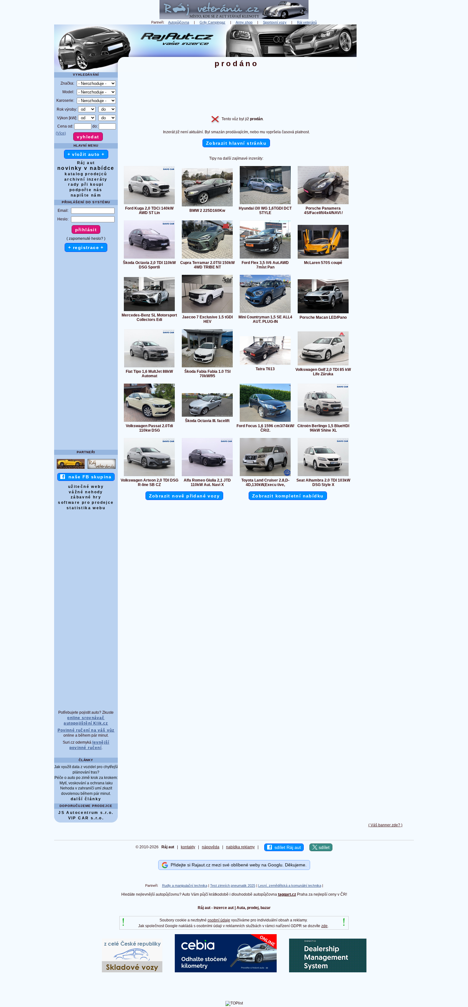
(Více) (61, 133)
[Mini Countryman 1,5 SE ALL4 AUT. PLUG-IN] (265, 312)
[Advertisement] (385, 119)
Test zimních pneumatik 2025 (232, 885)
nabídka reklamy (240, 847)
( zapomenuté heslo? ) (86, 238)
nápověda (210, 847)
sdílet (323, 847)
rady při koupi (86, 184)
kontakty (188, 847)
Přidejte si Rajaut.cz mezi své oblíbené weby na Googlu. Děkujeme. (237, 864)
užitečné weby (86, 486)
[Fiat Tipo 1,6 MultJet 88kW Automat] (149, 367)
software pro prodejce (86, 502)
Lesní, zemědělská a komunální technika (289, 885)
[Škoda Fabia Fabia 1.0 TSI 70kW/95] (207, 367)
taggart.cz (287, 894)
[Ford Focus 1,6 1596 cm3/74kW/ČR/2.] (265, 421)
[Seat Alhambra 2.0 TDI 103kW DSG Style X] (323, 476)
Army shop (244, 22)
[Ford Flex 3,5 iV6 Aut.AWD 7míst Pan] (265, 258)
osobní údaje (219, 920)
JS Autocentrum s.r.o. (85, 812)
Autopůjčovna (178, 22)
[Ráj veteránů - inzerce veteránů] (234, 18)
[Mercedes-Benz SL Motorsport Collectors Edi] (149, 311)
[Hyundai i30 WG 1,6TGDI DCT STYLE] (265, 204)
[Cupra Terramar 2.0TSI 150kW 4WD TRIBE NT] (207, 258)
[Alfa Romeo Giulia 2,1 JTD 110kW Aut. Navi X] (207, 476)
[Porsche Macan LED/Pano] (323, 313)
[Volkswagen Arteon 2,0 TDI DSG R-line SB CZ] (149, 476)
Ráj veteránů (307, 22)
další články (86, 799)
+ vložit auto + (86, 154)
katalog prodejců (86, 174)
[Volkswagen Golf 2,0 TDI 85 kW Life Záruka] (323, 365)
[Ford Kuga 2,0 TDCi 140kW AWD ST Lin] (149, 204)
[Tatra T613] (265, 364)
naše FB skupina (88, 476)
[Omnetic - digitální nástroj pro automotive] (327, 971)
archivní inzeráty (86, 179)
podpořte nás (86, 190)
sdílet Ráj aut (286, 847)
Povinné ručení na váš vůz (86, 730)
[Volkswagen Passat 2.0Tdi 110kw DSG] (149, 421)
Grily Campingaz (212, 22)
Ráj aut (86, 163)
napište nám (86, 195)
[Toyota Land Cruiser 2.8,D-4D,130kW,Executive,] (265, 476)
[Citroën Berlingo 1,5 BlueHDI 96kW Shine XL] (323, 421)
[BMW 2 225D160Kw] (207, 206)
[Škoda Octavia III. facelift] (207, 416)
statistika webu (86, 508)
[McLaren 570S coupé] (323, 258)
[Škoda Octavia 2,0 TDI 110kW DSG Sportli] (149, 258)
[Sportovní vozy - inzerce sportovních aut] (71, 468)
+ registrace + (86, 247)
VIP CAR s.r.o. (86, 818)
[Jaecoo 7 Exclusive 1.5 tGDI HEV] (207, 312)
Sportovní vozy (275, 22)
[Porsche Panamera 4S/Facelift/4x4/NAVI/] (323, 204)
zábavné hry (86, 497)
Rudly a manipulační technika (184, 885)
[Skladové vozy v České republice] (132, 971)
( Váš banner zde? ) (385, 825)
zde (324, 926)
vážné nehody (86, 492)
